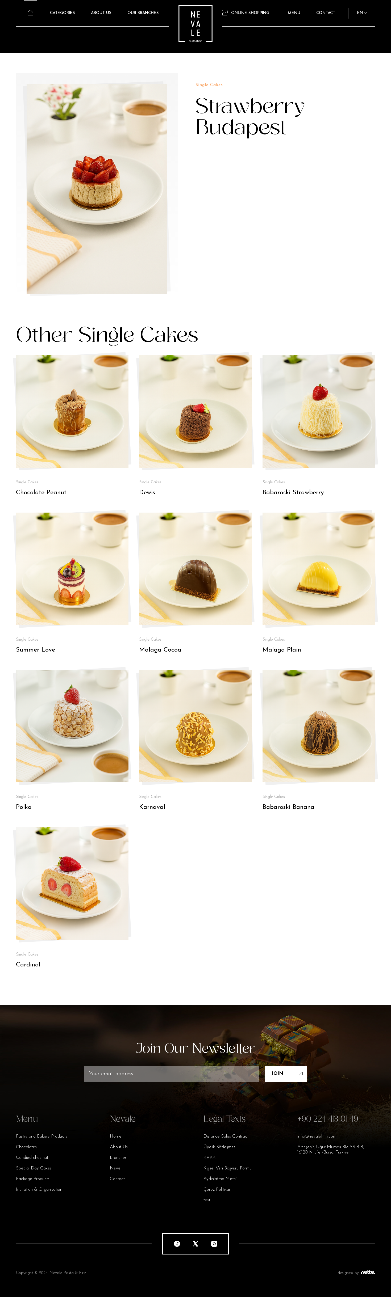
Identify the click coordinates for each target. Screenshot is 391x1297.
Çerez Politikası (217, 1189)
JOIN (277, 1073)
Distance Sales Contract (225, 1136)
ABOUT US (101, 13)
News (115, 1168)
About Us (119, 1147)
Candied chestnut (32, 1157)
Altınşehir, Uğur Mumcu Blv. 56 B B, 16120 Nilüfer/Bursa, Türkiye (330, 1150)
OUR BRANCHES (143, 13)
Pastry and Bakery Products (41, 1136)
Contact (117, 1179)
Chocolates (26, 1147)
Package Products (32, 1179)
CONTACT (325, 13)
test (206, 1200)
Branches (118, 1157)
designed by (348, 1273)
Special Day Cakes (34, 1168)
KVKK (209, 1157)
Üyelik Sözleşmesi (219, 1147)
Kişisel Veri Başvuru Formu (227, 1168)
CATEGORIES (62, 13)
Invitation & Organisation (39, 1189)
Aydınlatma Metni (219, 1179)
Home (116, 1136)
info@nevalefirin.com (316, 1136)
